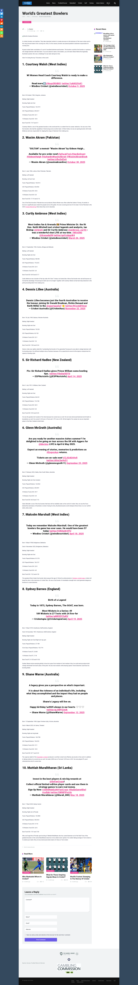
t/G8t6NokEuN (49, 789)
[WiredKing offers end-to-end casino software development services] (98, 33)
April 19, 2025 (75, 619)
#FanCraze (62, 789)
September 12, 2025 (74, 712)
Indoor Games (100, 3)
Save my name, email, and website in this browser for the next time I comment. (48, 935)
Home (48, 3)
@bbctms (44, 444)
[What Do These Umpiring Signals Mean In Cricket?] (57, 865)
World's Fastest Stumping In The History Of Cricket (80, 878)
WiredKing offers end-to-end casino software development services (108, 36)
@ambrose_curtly (77, 230)
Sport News (108, 980)
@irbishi (38, 230)
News (54, 3)
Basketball (73, 3)
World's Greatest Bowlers (29, 847)
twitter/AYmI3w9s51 (57, 460)
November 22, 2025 (75, 308)
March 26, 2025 (77, 238)
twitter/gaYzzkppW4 (64, 235)
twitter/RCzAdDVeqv (76, 306)
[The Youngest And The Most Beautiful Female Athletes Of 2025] (98, 52)
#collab (46, 792)
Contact (94, 980)
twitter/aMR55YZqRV (57, 616)
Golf (86, 3)
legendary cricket (42, 757)
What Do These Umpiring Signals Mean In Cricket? (55, 876)
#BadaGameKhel (77, 789)
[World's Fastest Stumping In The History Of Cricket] (81, 866)
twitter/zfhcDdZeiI (57, 159)
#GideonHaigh (34, 156)
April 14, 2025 (74, 376)
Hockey (91, 3)
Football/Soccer (62, 3)
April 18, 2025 (76, 533)
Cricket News (35, 16)
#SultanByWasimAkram (54, 156)
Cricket (80, 3)
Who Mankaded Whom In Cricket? (108, 56)
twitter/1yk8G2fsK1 (72, 83)
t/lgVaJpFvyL (64, 154)
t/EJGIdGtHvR (70, 457)
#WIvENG (77, 232)
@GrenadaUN (46, 235)
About (108, 3)
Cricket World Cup (30, 207)
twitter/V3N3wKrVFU (60, 531)
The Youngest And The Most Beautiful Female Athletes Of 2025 (109, 47)
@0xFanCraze (57, 781)
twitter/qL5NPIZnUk (57, 709)
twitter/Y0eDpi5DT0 (59, 373)
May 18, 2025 (77, 795)
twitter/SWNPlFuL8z (61, 792)
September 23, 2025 (76, 463)
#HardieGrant (78, 154)
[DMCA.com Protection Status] (69, 973)
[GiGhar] (27, 2)
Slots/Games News (85, 980)
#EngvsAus (52, 452)
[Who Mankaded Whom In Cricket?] (33, 866)
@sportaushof (53, 306)
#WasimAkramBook (77, 156)
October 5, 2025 (76, 86)
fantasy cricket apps (79, 578)
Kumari (31, 29)
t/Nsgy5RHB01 (53, 83)
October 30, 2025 (76, 162)
